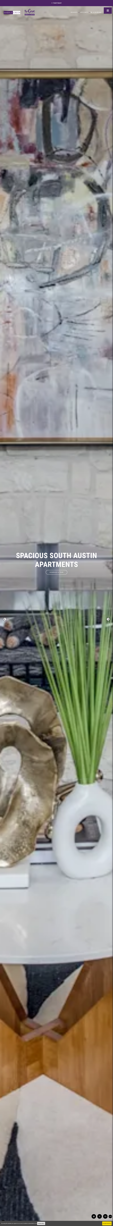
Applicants (84, 12)
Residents (74, 12)
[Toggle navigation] (108, 10)
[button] (56, 3)
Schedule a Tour (56, 572)
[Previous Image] (5, 619)
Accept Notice (107, 1223)
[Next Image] (108, 619)
